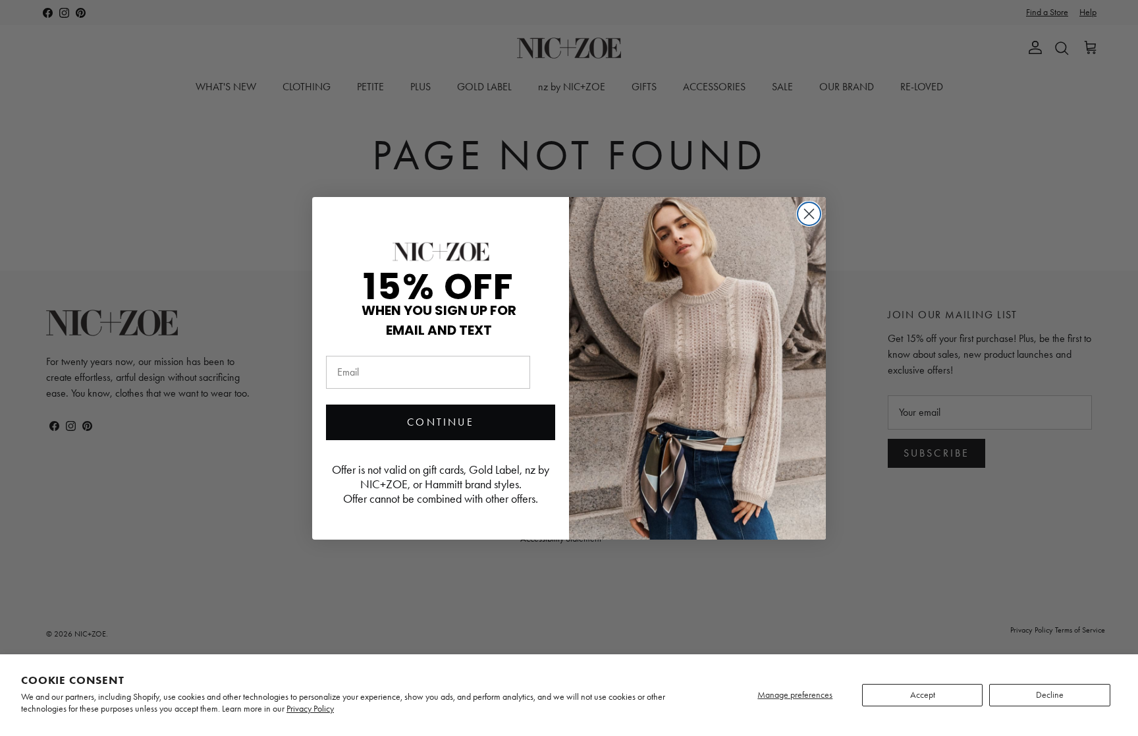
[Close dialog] (809, 213)
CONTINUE (440, 422)
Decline (1050, 694)
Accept (922, 694)
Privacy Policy (310, 708)
